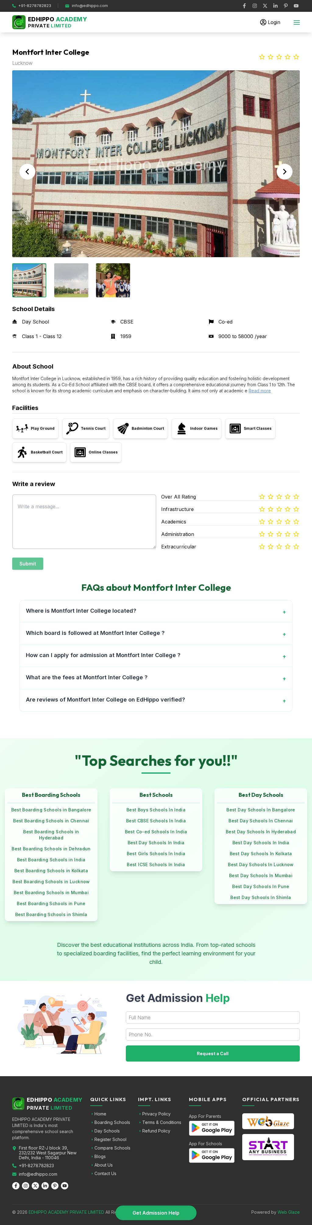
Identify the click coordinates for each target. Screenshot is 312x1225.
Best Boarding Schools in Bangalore (51, 809)
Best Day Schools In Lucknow (260, 864)
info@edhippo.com (38, 1174)
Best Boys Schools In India (156, 809)
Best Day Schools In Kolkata (261, 853)
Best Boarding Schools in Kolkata (51, 870)
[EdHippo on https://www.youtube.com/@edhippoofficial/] (296, 5)
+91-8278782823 (36, 1165)
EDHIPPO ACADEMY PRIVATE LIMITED (66, 1212)
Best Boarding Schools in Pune (51, 903)
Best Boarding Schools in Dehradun (51, 848)
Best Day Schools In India (156, 842)
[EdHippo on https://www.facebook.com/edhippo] (244, 5)
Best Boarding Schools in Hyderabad (51, 834)
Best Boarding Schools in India (51, 859)
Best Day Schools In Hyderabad (261, 831)
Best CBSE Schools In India (156, 820)
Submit (28, 564)
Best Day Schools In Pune (260, 886)
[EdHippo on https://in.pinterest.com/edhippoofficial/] (285, 5)
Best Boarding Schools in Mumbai (51, 892)
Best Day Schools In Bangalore (260, 809)
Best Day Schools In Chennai (261, 820)
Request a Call (213, 1053)
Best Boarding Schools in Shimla (51, 914)
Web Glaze (289, 1212)
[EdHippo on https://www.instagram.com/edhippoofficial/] (254, 5)
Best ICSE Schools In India (156, 864)
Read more (260, 390)
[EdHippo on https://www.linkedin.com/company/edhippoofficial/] (275, 5)
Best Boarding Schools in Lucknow (51, 881)
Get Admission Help (156, 1213)
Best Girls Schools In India (156, 853)
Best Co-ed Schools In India (156, 831)
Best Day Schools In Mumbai (260, 875)
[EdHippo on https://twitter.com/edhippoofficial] (265, 5)
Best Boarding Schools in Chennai (51, 820)
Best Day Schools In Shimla (260, 897)
